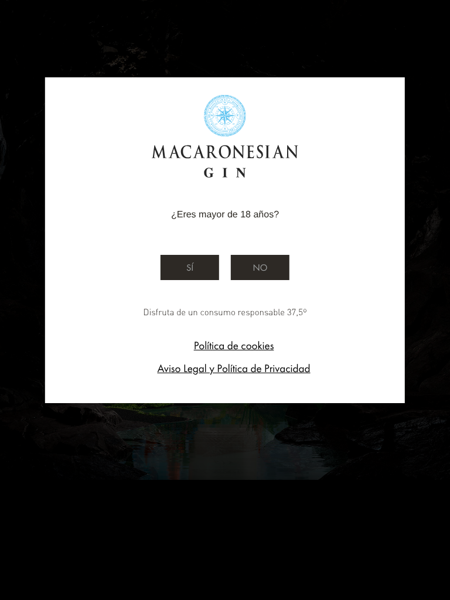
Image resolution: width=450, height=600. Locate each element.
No (260, 267)
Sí (189, 267)
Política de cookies (234, 345)
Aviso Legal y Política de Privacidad (233, 368)
